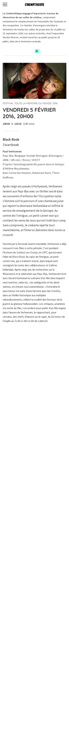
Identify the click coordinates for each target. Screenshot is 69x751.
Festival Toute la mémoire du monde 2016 (30, 103)
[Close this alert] (37, 51)
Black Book (11, 139)
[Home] (34, 4)
